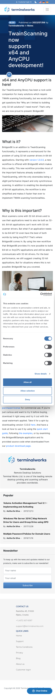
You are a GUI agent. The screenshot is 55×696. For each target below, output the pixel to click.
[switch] (48, 347)
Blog (18, 658)
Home (19, 635)
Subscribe (28, 585)
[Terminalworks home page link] (20, 9)
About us (20, 664)
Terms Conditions (24, 647)
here (33, 424)
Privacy (19, 653)
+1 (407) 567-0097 (24, 620)
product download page (18, 446)
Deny (27, 399)
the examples (25, 433)
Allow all (27, 382)
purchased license (11, 408)
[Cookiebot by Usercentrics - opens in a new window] (40, 294)
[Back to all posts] (9, 74)
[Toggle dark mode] (36, 2)
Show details (41, 374)
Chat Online (41, 691)
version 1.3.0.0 (36, 160)
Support (20, 641)
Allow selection (27, 391)
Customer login (23, 670)
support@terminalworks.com (30, 626)
